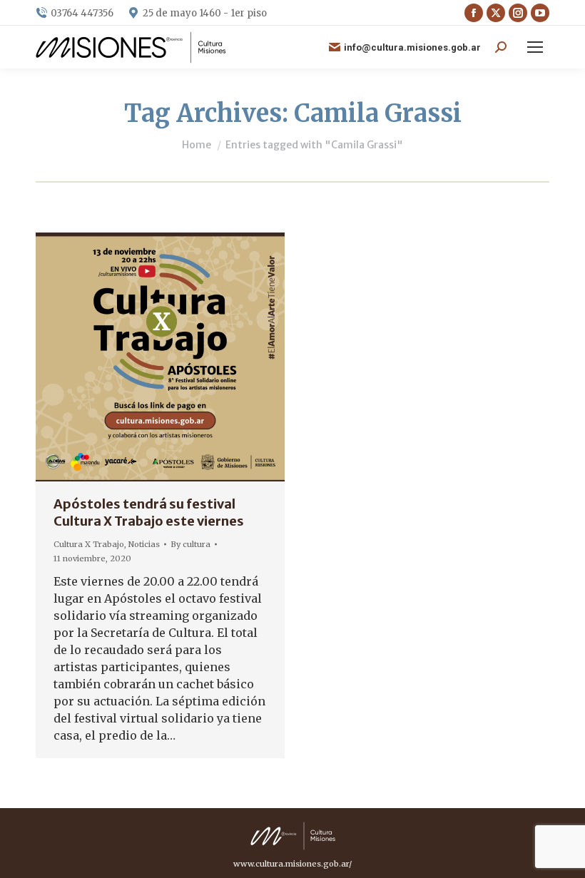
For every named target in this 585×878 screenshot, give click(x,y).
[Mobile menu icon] (535, 47)
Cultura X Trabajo (89, 544)
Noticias (144, 544)
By (190, 544)
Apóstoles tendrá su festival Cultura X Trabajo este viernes (149, 512)
